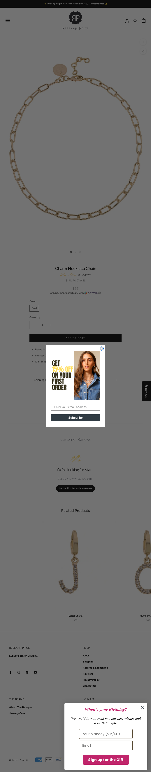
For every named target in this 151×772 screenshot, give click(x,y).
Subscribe (75, 417)
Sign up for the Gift (106, 759)
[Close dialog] (101, 348)
